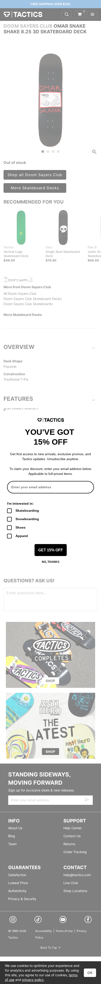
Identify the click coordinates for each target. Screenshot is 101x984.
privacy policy (33, 980)
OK (90, 973)
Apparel (22, 536)
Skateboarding (27, 510)
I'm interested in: (20, 503)
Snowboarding (27, 519)
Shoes (21, 527)
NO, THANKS (50, 562)
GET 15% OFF (50, 550)
